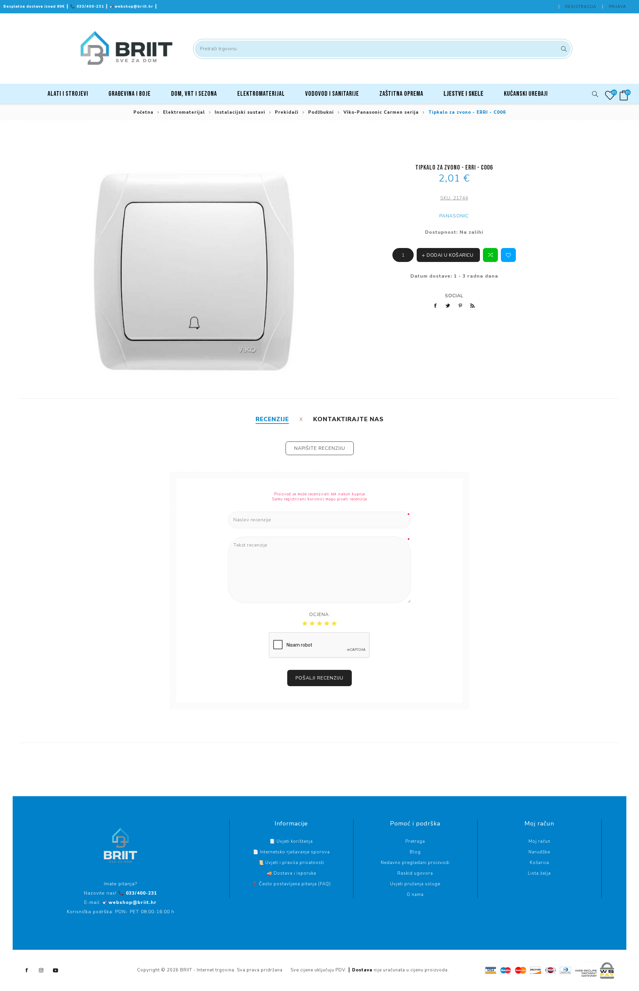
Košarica (539, 863)
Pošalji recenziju (319, 678)
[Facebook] (27, 970)
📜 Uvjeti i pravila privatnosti (291, 863)
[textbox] (383, 49)
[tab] (272, 419)
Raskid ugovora (415, 873)
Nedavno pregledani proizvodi (415, 863)
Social (454, 296)
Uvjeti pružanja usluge (415, 884)
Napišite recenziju (319, 448)
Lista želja (539, 873)
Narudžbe (539, 852)
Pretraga (563, 49)
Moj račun (539, 841)
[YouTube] (55, 970)
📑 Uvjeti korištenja (291, 841)
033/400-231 (88, 6)
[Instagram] (41, 970)
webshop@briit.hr (132, 6)
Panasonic (454, 216)
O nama (415, 895)
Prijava (617, 6)
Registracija (580, 6)
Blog (415, 852)
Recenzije (272, 419)
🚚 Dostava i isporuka (291, 873)
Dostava (362, 970)
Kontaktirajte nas (348, 419)
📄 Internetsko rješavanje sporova (291, 852)
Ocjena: (319, 614)
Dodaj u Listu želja (508, 255)
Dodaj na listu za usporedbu (490, 255)
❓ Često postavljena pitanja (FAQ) (291, 884)
